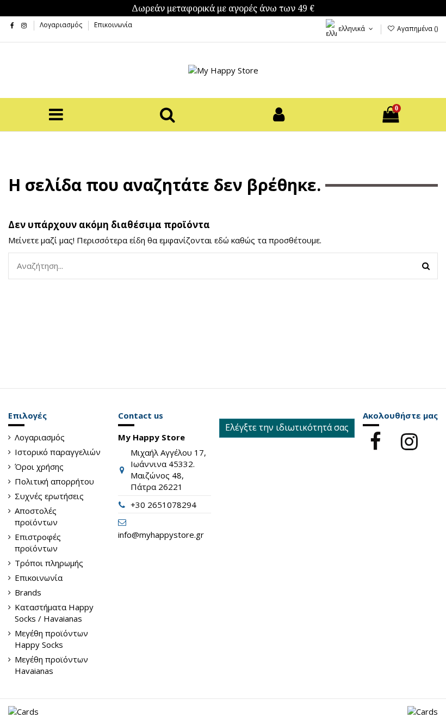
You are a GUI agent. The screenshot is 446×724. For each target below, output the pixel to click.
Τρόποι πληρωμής (49, 562)
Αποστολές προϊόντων (36, 516)
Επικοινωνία (113, 24)
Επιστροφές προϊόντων (38, 542)
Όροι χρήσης (39, 466)
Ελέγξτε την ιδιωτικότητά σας (287, 427)
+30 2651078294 (163, 504)
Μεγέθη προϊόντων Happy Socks (51, 639)
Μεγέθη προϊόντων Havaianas (51, 665)
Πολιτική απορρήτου (54, 481)
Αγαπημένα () (416, 28)
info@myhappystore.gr (161, 534)
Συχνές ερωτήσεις (49, 495)
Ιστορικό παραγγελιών (58, 451)
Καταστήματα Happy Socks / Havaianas (54, 613)
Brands (28, 592)
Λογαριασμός (62, 24)
